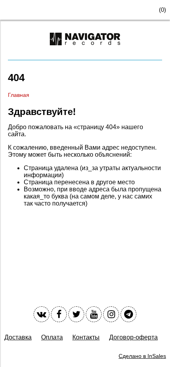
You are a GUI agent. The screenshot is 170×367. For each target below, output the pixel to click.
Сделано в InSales (142, 356)
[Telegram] (128, 314)
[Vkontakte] (41, 314)
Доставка (18, 337)
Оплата (52, 337)
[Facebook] (59, 314)
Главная (18, 95)
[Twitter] (76, 314)
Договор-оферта (133, 337)
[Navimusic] (85, 48)
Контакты (86, 337)
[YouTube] (94, 314)
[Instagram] (111, 314)
